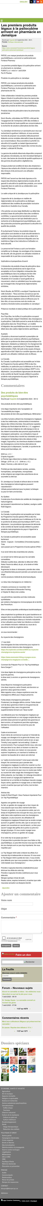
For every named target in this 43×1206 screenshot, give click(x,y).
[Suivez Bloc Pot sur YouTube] (38, 2)
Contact (34, 1201)
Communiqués (7, 1175)
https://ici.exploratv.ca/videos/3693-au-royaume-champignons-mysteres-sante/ (20, 650)
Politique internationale (15, 42)
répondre (5, 888)
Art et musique (7, 1094)
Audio (4, 1173)
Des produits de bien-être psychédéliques (14, 394)
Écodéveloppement (9, 1122)
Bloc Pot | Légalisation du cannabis (10, 6)
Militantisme (6, 1154)
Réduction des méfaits (11, 1129)
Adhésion (4, 1193)
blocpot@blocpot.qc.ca (9, 1188)
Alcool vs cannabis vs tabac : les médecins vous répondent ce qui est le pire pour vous (21, 992)
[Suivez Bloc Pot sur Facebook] (34, 2)
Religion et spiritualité (10, 1098)
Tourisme (6, 1110)
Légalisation (6, 1152)
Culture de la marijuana (10, 1115)
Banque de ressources (10, 1182)
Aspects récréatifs (8, 1096)
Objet (4, 908)
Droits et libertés (8, 1143)
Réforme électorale (9, 1164)
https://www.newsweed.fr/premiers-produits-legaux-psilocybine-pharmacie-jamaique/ (18, 49)
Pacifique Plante (8, 1161)
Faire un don (23, 954)
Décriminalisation (8, 1145)
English (23, 2)
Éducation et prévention (11, 1166)
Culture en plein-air (10, 1117)
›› (29, 1008)
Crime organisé (7, 1140)
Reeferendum (7, 1177)
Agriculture (6, 1091)
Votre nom (6, 900)
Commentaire (9, 917)
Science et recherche (9, 1101)
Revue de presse (8, 1180)
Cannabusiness (7, 1105)
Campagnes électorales (10, 1138)
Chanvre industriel (8, 1112)
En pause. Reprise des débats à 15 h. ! (17, 1027)
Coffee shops (8, 1108)
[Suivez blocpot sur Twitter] (31, 2)
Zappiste (12, 40)
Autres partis (6, 1135)
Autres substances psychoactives (14, 1103)
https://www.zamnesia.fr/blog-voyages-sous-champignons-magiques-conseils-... (18, 658)
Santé (4, 1124)
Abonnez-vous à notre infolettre (14, 973)
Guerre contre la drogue (11, 1150)
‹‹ (14, 1008)
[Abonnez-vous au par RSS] (41, 2)
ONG (3, 1159)
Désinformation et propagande (13, 1147)
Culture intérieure (9, 1120)
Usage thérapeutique (10, 1127)
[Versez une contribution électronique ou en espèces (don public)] (8, 954)
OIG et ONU (6, 1157)
